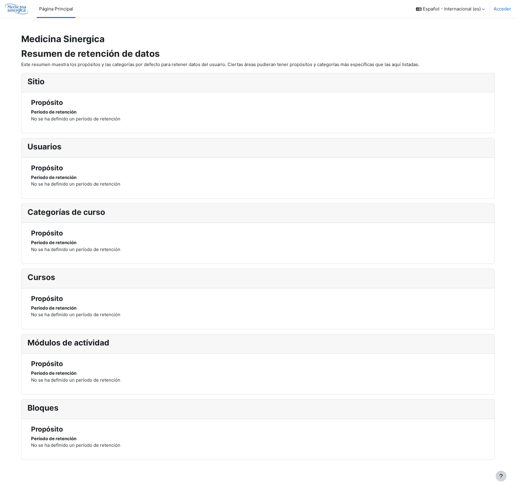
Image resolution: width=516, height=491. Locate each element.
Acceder (502, 9)
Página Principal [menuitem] (56, 9)
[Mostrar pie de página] (501, 476)
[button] (450, 9)
